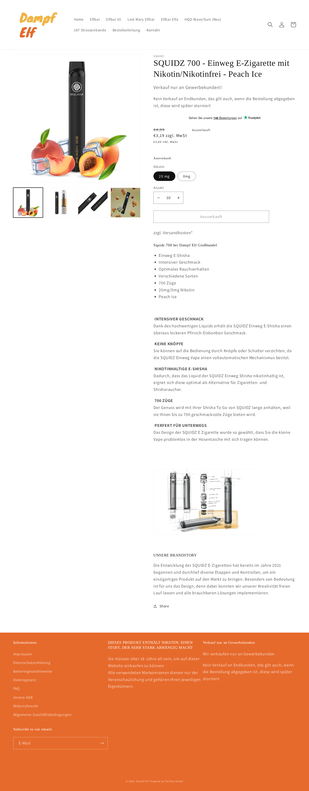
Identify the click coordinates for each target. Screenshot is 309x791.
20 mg (164, 176)
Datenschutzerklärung (31, 662)
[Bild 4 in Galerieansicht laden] (125, 203)
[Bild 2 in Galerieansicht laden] (60, 203)
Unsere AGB (23, 697)
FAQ (16, 688)
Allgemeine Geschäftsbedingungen (42, 714)
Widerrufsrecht (25, 705)
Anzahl (158, 187)
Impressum (22, 654)
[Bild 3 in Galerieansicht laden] (93, 203)
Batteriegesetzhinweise (33, 671)
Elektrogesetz (24, 679)
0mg (187, 176)
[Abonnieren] (102, 743)
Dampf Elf (142, 781)
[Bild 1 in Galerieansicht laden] (28, 203)
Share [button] (164, 606)
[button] (270, 25)
